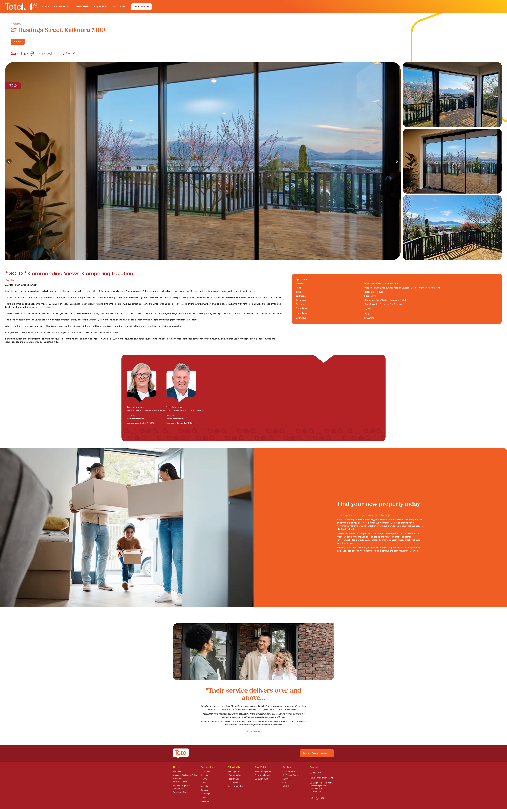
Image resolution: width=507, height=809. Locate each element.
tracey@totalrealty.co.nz (135, 418)
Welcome (177, 772)
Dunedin (204, 790)
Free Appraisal (234, 772)
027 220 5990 (131, 415)
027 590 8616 (170, 415)
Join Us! (285, 786)
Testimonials (233, 783)
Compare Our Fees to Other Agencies (185, 776)
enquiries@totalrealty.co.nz (321, 778)
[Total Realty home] (21, 6)
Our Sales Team (180, 782)
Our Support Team (290, 775)
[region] (253, 161)
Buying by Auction (263, 779)
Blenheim (204, 786)
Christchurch (206, 772)
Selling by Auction (235, 786)
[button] (45, 6)
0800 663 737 (141, 7)
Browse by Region (262, 775)
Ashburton (205, 801)
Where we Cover (180, 792)
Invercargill (205, 794)
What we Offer (234, 775)
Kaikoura (204, 797)
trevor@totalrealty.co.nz (175, 418)
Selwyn (204, 779)
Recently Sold (233, 779)
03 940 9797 (315, 773)
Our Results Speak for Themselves (182, 787)
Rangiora (204, 775)
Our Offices (287, 779)
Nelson (203, 783)
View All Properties (263, 772)
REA (284, 783)
